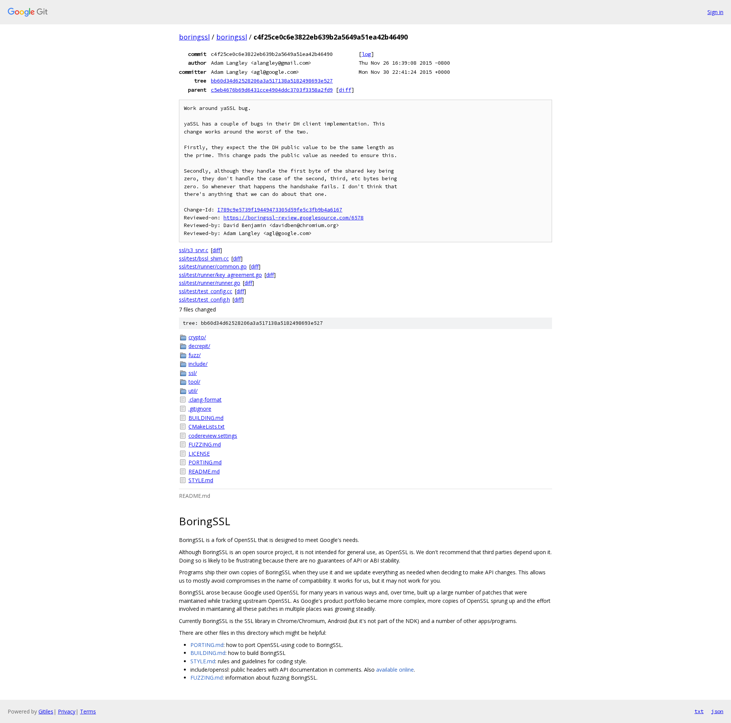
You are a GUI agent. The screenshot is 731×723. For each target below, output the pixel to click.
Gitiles (45, 711)
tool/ (194, 381)
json (717, 711)
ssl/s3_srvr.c (193, 250)
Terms (88, 711)
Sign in (715, 12)
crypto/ (197, 337)
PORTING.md (205, 462)
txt (699, 711)
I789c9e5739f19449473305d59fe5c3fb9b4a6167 (279, 210)
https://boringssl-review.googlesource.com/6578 (293, 218)
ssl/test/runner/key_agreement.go (220, 274)
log (366, 54)
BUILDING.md (205, 417)
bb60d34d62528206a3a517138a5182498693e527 (272, 80)
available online (395, 669)
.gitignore (199, 408)
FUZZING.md (204, 444)
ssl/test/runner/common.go (213, 266)
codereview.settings (212, 435)
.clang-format (205, 399)
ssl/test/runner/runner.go (209, 282)
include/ (197, 363)
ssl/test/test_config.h (204, 299)
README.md (204, 471)
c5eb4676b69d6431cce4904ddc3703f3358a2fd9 (272, 89)
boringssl (194, 36)
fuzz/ (194, 355)
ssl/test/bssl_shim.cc (204, 258)
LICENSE (199, 453)
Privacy (66, 711)
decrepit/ (199, 346)
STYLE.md (200, 480)
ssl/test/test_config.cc (205, 291)
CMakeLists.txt (206, 426)
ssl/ (192, 373)
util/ (193, 390)
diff (345, 89)
